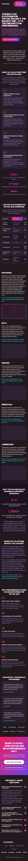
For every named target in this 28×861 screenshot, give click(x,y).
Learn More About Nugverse (14, 767)
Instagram (11, 852)
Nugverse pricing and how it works (12, 576)
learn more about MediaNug (10, 578)
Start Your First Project (19, 3)
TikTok (25, 852)
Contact (14, 849)
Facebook (4, 852)
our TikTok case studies (11, 575)
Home (6, 845)
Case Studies (20, 845)
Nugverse (12, 845)
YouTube (18, 852)
